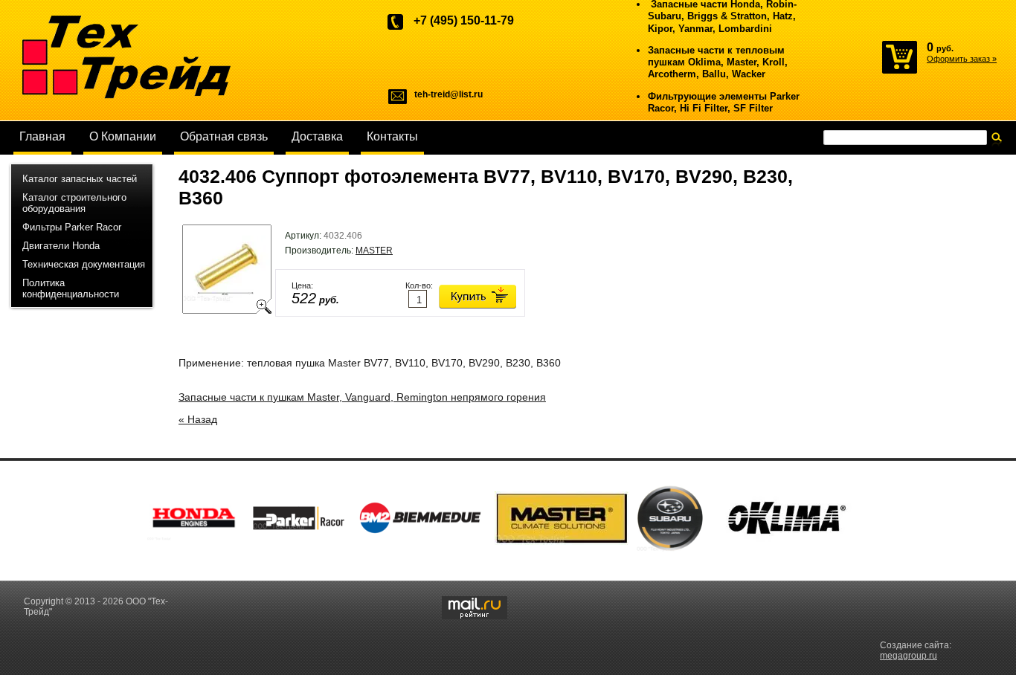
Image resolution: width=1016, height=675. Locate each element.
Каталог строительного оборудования (74, 203)
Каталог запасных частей (79, 178)
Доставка (317, 136)
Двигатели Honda (61, 245)
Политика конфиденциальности (70, 288)
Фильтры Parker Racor (71, 227)
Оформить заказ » (962, 58)
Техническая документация (83, 264)
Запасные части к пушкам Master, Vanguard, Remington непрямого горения (362, 397)
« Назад (198, 419)
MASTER (374, 250)
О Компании (122, 136)
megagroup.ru (908, 655)
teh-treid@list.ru (448, 94)
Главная (42, 136)
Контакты (392, 136)
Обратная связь (224, 136)
